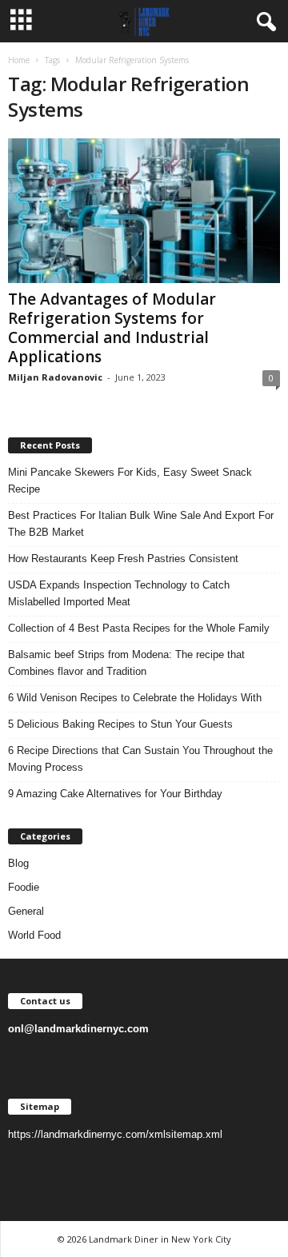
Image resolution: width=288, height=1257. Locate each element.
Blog (18, 863)
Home (19, 60)
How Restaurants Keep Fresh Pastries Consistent (123, 559)
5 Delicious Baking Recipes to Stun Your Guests (120, 724)
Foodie (23, 887)
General (26, 911)
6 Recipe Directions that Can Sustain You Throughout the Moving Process (140, 758)
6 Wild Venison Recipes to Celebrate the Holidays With (135, 698)
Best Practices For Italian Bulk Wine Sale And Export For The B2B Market (141, 523)
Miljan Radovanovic (55, 377)
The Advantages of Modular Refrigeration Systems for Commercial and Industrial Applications (112, 328)
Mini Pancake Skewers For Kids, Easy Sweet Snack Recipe (130, 480)
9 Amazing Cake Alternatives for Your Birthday (115, 794)
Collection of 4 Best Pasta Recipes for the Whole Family (139, 628)
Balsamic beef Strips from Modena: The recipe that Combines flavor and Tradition (126, 662)
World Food (34, 935)
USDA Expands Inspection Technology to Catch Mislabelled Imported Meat (119, 593)
